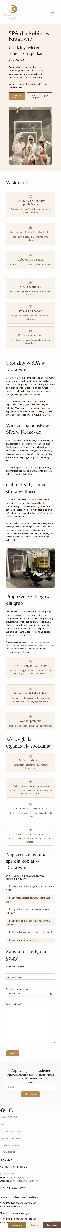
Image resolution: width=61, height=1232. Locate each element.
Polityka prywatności (9, 1145)
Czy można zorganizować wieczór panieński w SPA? (29, 900)
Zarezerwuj (17, 1225)
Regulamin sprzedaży (10, 1131)
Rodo (2, 1124)
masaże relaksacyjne (40, 642)
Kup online (52, 1225)
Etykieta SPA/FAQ (8, 1117)
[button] (17, 96)
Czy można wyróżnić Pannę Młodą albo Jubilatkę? (27, 911)
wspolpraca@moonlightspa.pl (26, 1181)
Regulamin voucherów (10, 1138)
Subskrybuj (30, 1094)
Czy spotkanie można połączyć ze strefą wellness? (28, 923)
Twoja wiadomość (14, 1004)
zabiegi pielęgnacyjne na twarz (35, 645)
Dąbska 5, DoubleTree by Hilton (30, 232)
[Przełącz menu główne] (52, 12)
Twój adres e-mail (14, 978)
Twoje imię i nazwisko (15, 966)
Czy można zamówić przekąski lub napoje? (32, 932)
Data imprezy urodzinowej (17, 989)
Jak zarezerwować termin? (24, 940)
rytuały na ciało (13, 645)
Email (30, 1083)
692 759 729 (9, 1174)
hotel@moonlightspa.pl (17, 1177)
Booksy (34, 1225)
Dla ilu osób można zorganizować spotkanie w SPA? (30, 888)
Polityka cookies (7, 1152)
